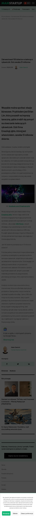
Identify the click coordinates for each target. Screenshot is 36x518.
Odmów (15, 513)
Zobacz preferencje (27, 513)
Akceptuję (6, 513)
